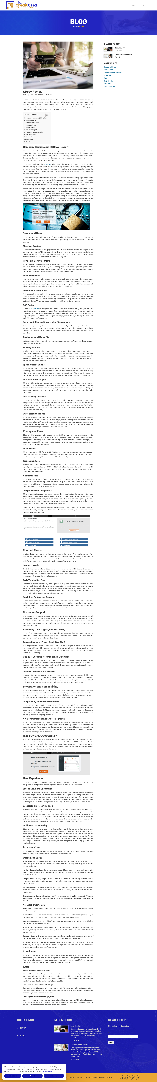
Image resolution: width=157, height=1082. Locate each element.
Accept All (53, 1076)
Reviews (107, 84)
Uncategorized (109, 87)
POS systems (34, 309)
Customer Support (31, 130)
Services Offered (31, 120)
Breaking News (110, 67)
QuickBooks (108, 81)
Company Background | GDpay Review (37, 118)
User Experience (31, 134)
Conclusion (29, 139)
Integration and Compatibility (34, 132)
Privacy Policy (47, 1071)
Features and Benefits (32, 123)
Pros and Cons (30, 137)
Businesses (108, 70)
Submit (111, 1042)
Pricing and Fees (31, 125)
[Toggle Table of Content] (46, 115)
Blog (145, 5)
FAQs (28, 141)
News (106, 78)
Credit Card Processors (113, 73)
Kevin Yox (47, 164)
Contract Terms (30, 127)
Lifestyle (107, 75)
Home (133, 5)
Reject (32, 1076)
